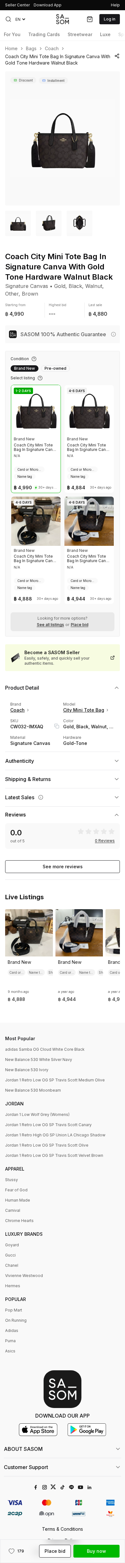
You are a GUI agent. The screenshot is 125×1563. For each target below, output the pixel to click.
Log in (109, 19)
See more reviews (63, 866)
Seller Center (17, 5)
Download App (48, 5)
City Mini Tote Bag (83, 710)
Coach (52, 48)
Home (11, 48)
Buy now (96, 1551)
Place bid (79, 625)
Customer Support (26, 1467)
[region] (62, 138)
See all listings (50, 625)
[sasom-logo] (62, 19)
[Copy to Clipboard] (56, 726)
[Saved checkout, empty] (90, 19)
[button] (8, 19)
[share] (117, 56)
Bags (31, 48)
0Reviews (105, 841)
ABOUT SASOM (23, 1449)
